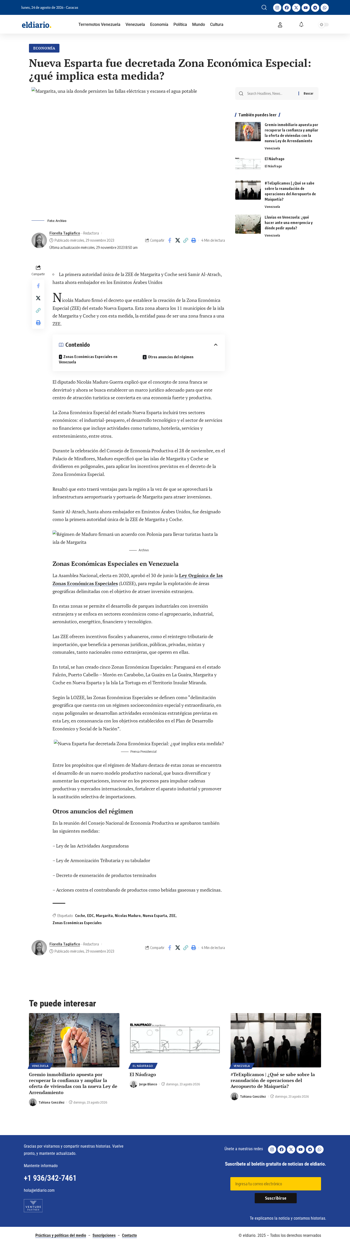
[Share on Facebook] (169, 240)
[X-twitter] (296, 8)
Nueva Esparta (155, 915)
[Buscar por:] (270, 93)
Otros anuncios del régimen (170, 357)
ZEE (172, 915)
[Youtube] (306, 8)
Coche (80, 915)
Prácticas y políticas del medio (60, 1235)
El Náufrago (274, 159)
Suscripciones (104, 1235)
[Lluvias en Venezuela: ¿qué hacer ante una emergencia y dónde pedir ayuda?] (248, 224)
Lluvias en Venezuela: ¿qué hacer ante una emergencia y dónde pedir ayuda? (289, 222)
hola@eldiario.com (39, 1190)
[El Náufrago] (248, 165)
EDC (90, 915)
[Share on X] (177, 240)
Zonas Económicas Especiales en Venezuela (88, 359)
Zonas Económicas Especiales (77, 923)
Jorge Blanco (148, 1084)
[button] (264, 7)
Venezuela (272, 148)
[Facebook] (287, 8)
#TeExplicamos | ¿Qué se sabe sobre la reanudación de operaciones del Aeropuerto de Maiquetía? (273, 1080)
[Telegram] (315, 8)
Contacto (129, 1235)
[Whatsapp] (325, 8)
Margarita (104, 915)
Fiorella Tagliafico (64, 233)
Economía (44, 48)
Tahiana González (51, 1102)
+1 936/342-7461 (50, 1178)
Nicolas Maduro (128, 915)
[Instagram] (277, 8)
